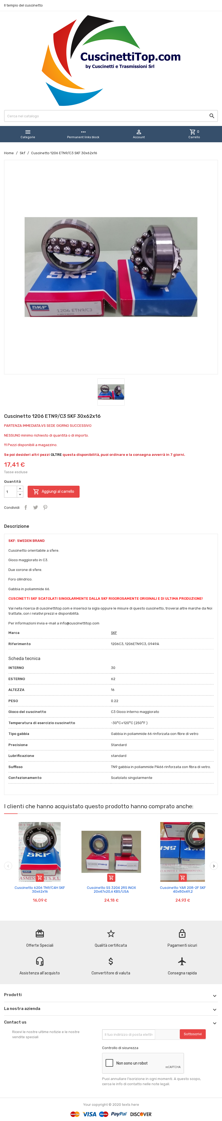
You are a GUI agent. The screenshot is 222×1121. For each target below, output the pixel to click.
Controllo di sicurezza (120, 1048)
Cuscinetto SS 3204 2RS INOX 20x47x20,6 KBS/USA (111, 889)
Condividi (25, 507)
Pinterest (45, 507)
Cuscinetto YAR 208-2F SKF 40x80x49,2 (183, 889)
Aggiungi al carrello (53, 491)
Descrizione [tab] (16, 526)
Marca (13, 633)
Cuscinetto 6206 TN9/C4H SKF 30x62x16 (40, 889)
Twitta (35, 507)
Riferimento (19, 644)
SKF (114, 633)
